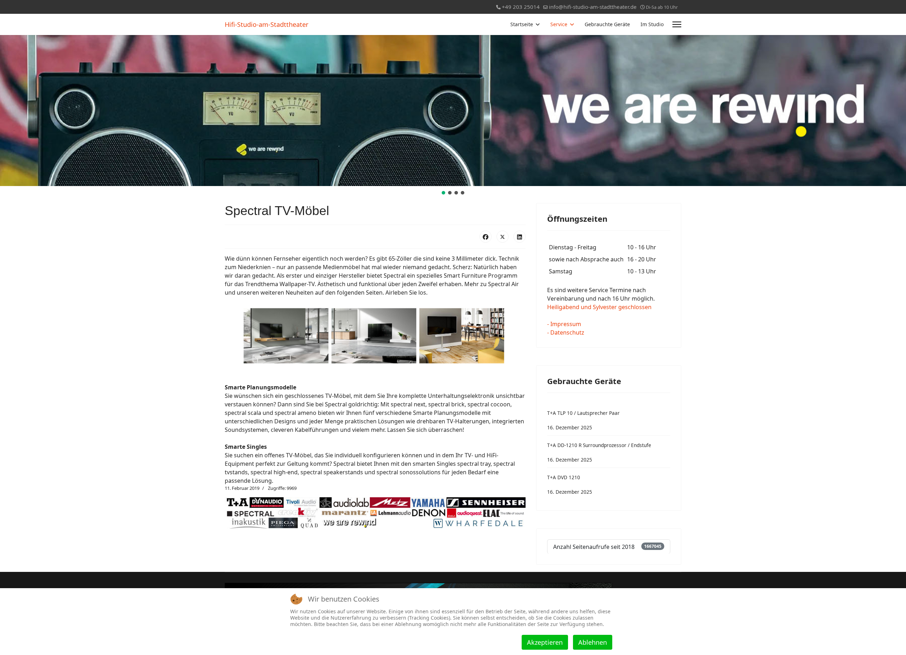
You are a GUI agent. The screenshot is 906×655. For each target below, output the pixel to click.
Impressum (565, 324)
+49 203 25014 (521, 6)
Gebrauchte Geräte (607, 24)
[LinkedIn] (520, 237)
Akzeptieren (545, 642)
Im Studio (652, 24)
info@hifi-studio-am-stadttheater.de (593, 6)
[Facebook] (486, 237)
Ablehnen (592, 642)
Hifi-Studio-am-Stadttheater (266, 24)
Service (558, 24)
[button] (443, 193)
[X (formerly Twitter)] (503, 237)
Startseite (521, 24)
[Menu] (676, 24)
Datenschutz (567, 332)
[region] (453, 115)
